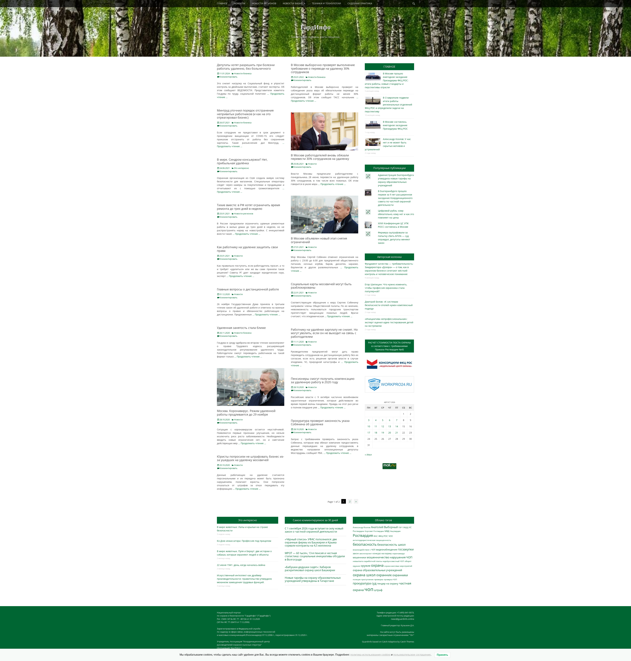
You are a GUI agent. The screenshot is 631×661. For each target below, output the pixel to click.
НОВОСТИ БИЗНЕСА (294, 3)
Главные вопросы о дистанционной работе (248, 289)
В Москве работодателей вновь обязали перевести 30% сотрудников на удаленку (320, 157)
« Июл (368, 454)
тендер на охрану (387, 583)
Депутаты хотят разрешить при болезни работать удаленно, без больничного (246, 66)
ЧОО (390, 536)
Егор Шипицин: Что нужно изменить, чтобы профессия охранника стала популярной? (386, 288)
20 (389, 432)
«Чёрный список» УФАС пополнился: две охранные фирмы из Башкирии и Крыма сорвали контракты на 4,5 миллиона (311, 542)
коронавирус (398, 553)
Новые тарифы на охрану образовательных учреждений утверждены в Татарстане (313, 579)
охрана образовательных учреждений (377, 570)
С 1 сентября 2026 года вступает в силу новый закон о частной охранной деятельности (314, 530)
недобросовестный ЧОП (393, 561)
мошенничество (378, 557)
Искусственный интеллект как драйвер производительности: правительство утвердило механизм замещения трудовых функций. (244, 579)
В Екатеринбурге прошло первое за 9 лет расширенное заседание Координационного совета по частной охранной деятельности (395, 198)
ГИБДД (405, 527)
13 (389, 426)
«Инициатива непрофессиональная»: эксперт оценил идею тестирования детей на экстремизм (389, 322)
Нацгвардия (395, 531)
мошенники (359, 557)
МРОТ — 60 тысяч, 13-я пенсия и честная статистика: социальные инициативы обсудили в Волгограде (315, 556)
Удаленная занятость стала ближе (241, 328)
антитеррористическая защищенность (372, 540)
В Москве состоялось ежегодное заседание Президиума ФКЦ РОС (395, 125)
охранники (400, 575)
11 (375, 426)
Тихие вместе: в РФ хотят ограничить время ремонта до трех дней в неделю (248, 207)
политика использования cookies (370, 654)
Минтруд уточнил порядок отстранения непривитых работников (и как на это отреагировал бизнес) (245, 113)
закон (356, 553)
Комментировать (228, 76)
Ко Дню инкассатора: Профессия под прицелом (244, 540)
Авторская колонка (389, 257)
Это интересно (241, 168)
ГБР (400, 527)
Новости (312, 163)
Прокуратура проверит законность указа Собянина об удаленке (320, 422)
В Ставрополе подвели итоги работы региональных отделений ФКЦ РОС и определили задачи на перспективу (388, 104)
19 (382, 432)
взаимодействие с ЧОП (364, 549)
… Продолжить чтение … (332, 184)
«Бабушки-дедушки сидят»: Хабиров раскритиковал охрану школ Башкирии (310, 568)
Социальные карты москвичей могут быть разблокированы (321, 286)
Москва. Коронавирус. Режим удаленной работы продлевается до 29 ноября (246, 412)
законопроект (365, 553)
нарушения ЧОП (401, 557)
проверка (378, 579)
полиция (357, 579)
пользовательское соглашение (412, 654)
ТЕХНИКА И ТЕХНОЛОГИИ (326, 3)
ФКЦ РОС (383, 536)
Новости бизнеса (242, 73)
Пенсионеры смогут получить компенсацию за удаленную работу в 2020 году (322, 380)
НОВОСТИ (239, 3)
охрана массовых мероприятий (398, 566)
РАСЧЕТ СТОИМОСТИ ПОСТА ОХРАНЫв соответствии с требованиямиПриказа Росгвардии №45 (389, 346)
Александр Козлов (361, 527)
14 (396, 426)
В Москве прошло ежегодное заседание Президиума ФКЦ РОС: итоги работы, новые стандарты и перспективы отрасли (386, 80)
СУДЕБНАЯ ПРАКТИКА (360, 3)
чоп (368, 589)
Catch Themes (407, 641)
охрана (377, 565)
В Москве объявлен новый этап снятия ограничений (319, 240)
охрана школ (364, 574)
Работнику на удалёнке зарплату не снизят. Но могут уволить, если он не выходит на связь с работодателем (324, 333)
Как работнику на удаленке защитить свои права (247, 249)
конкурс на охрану (382, 553)
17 (368, 432)
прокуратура (362, 583)
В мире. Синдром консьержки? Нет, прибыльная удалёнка (242, 161)
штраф (378, 590)
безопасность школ (391, 544)
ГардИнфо (315, 27)
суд (374, 583)
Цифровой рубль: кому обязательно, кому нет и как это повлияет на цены (396, 214)
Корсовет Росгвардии (374, 531)
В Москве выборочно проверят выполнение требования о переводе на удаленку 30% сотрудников (323, 68)
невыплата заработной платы (367, 561)
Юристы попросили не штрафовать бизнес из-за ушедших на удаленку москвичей (250, 458)
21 (396, 432)
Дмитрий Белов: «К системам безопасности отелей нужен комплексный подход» (389, 305)
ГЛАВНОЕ (222, 3)
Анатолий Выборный (384, 527)
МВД (387, 531)
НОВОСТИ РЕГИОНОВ (264, 3)
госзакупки (406, 549)
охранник (384, 575)
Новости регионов (243, 213)
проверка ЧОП (390, 579)
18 (375, 432)
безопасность (365, 544)
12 (382, 426)
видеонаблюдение (386, 549)
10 (368, 426)
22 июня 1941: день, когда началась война (241, 565)
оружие (365, 566)
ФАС (376, 536)
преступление (367, 579)
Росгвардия (363, 535)
